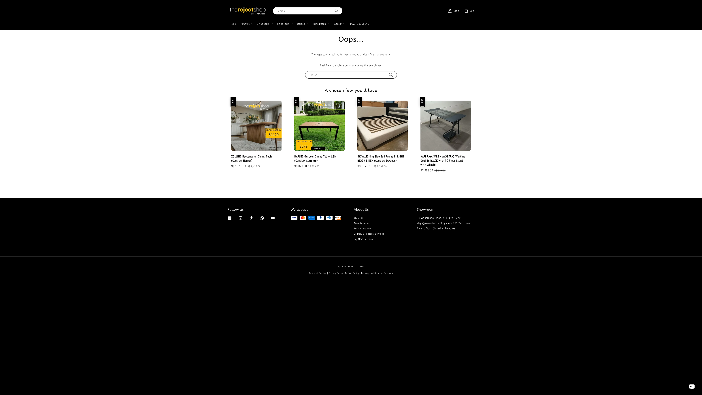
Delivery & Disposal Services (369, 233)
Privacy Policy (336, 273)
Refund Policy (352, 273)
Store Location (361, 223)
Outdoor (338, 23)
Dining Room (282, 23)
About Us (358, 218)
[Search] (336, 10)
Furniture (245, 23)
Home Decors (320, 23)
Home (233, 23)
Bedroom (301, 23)
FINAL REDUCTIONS (359, 23)
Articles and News (363, 228)
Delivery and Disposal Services (377, 273)
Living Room (263, 23)
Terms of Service (318, 273)
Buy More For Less (363, 239)
